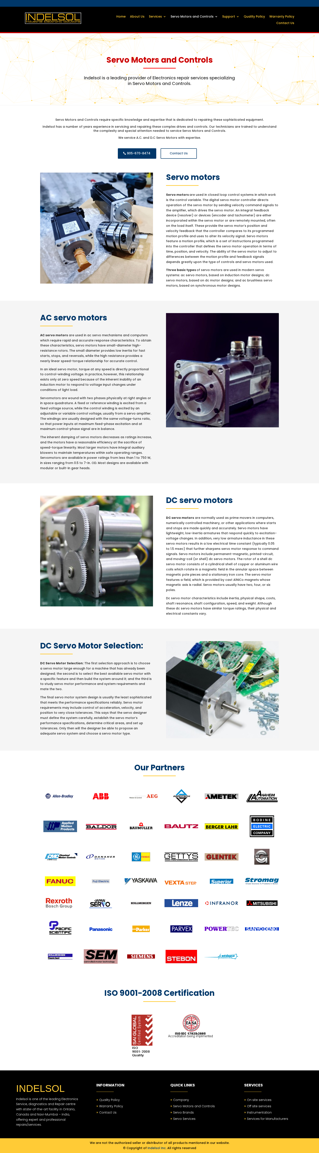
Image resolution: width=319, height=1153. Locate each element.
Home (121, 17)
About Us (137, 17)
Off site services (259, 1106)
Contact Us (285, 23)
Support (228, 17)
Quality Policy (254, 17)
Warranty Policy (281, 17)
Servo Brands (183, 1112)
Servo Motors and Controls (192, 17)
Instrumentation (259, 1112)
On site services (259, 1100)
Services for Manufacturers (267, 1119)
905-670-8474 (138, 153)
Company (181, 1100)
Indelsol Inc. (157, 1148)
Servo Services (184, 1119)
